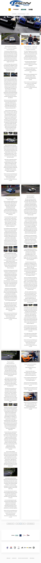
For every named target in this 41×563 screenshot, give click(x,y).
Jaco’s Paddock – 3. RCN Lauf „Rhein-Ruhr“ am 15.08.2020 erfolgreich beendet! (30, 48)
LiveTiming (14, 13)
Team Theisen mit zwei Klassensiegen (10, 198)
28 (28, 524)
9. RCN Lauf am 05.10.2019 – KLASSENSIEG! (30, 364)
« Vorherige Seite (9, 523)
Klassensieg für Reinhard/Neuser (10, 362)
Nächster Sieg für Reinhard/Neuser (30, 196)
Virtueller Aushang (21, 13)
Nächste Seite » (32, 523)
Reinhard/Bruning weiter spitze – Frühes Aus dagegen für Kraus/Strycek (10, 48)
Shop (28, 13)
